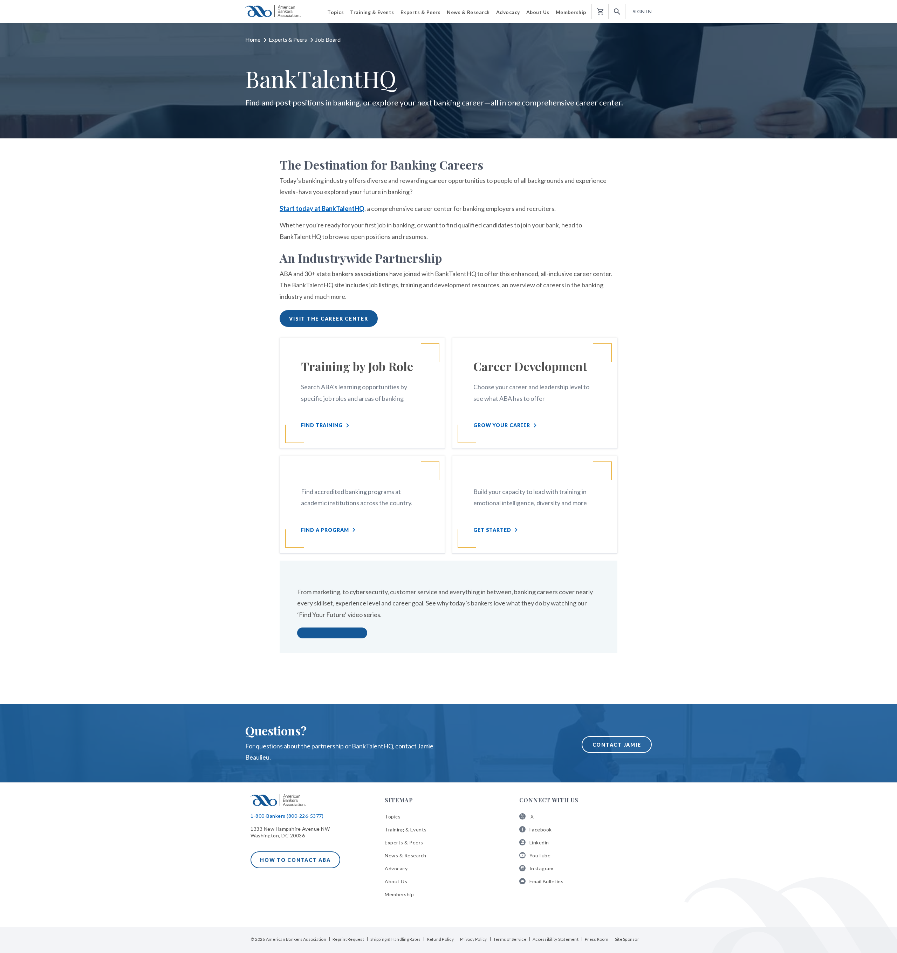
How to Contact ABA (295, 860)
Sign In (642, 11)
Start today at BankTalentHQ (322, 208)
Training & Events (406, 829)
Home (252, 39)
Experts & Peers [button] (420, 12)
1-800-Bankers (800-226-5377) (287, 816)
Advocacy (396, 868)
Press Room (597, 939)
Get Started (492, 530)
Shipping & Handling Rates (395, 939)
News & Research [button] (468, 12)
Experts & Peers (288, 39)
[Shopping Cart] (600, 11)
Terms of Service (509, 939)
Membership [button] (571, 12)
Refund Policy (440, 939)
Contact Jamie (617, 745)
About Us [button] (537, 12)
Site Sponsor (627, 939)
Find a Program (325, 530)
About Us (396, 881)
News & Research (405, 855)
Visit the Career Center (328, 319)
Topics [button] (335, 12)
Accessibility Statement (555, 939)
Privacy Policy (473, 939)
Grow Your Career (501, 425)
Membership (399, 894)
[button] (617, 11)
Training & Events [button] (372, 12)
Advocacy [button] (508, 12)
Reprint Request (348, 939)
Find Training (321, 425)
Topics (392, 817)
